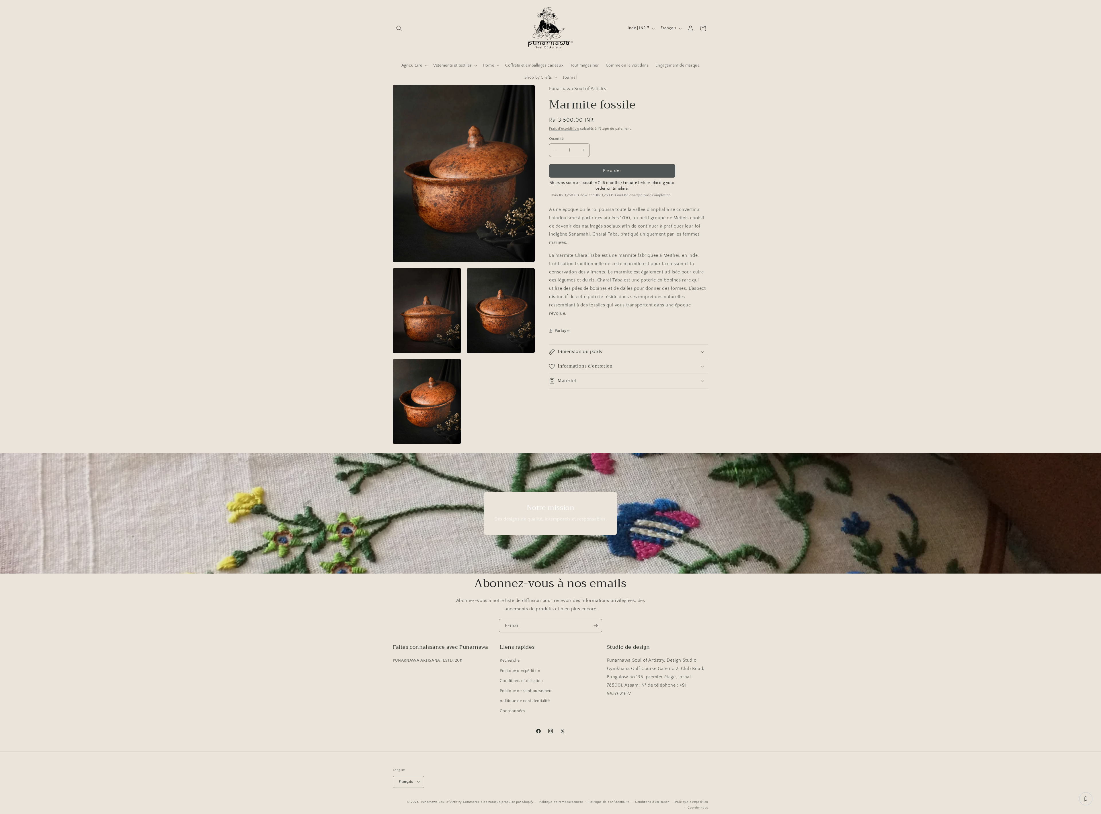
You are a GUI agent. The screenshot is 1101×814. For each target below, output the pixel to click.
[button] (399, 28)
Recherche (510, 660)
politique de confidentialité (525, 701)
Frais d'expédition (564, 129)
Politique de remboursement (526, 691)
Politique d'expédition (520, 671)
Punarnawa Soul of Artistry (441, 801)
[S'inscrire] (595, 625)
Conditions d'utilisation (521, 681)
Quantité (556, 139)
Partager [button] (562, 331)
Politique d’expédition (691, 801)
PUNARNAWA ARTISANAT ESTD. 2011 (427, 660)
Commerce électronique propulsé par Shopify (498, 801)
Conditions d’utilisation (652, 801)
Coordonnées (512, 711)
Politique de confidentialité (609, 801)
